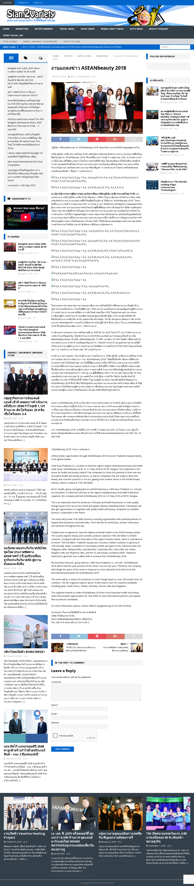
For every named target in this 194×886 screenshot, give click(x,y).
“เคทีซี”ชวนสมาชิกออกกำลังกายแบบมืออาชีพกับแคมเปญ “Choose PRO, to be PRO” (174, 166)
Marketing (22, 28)
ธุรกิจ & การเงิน (84, 56)
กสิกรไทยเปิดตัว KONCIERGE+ (24, 652)
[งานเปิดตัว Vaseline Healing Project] (26, 813)
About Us (38, 3)
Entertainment (44, 28)
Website (55, 722)
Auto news (136, 28)
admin (73, 76)
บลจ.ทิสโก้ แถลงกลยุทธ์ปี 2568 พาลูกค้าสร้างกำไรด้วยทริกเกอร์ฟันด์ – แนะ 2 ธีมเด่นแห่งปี (24, 750)
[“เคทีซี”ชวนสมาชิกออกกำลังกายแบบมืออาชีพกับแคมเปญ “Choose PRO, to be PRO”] (152, 167)
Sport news (88, 28)
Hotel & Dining (10, 41)
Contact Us (23, 3)
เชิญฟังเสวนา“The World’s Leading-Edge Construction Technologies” (174, 185)
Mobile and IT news (112, 28)
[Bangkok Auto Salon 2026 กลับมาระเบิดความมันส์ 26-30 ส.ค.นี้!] (10, 247)
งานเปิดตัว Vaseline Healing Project (24, 835)
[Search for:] (175, 46)
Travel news (66, 28)
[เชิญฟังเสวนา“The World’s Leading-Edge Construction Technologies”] (152, 184)
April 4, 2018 (60, 76)
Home (6, 28)
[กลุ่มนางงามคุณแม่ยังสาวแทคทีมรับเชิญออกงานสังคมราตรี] (121, 813)
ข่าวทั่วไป (68, 56)
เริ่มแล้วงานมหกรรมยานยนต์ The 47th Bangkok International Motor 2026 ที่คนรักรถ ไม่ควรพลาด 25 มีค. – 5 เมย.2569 (32, 332)
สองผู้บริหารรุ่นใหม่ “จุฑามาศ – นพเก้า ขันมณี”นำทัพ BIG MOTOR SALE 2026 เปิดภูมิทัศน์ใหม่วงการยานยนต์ (32, 266)
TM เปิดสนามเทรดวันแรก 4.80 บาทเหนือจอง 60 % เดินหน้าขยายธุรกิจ (166, 837)
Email (54, 713)
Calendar (7, 3)
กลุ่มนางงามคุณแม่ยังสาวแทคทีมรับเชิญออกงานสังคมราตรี (120, 835)
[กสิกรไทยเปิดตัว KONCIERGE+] (26, 631)
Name (54, 705)
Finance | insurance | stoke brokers (40, 41)
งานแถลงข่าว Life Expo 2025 (21, 185)
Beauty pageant (158, 28)
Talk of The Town (71, 41)
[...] (23, 440)
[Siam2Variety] (97, 24)
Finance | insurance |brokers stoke (25, 354)
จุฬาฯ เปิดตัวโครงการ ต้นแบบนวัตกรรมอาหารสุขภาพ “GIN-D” (32, 285)
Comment (56, 682)
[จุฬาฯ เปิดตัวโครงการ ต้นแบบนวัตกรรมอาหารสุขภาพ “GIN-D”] (10, 285)
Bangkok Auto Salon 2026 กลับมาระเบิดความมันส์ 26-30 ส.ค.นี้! (32, 246)
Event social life (13, 35)
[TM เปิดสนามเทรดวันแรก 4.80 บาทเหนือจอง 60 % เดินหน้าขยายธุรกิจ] (168, 813)
